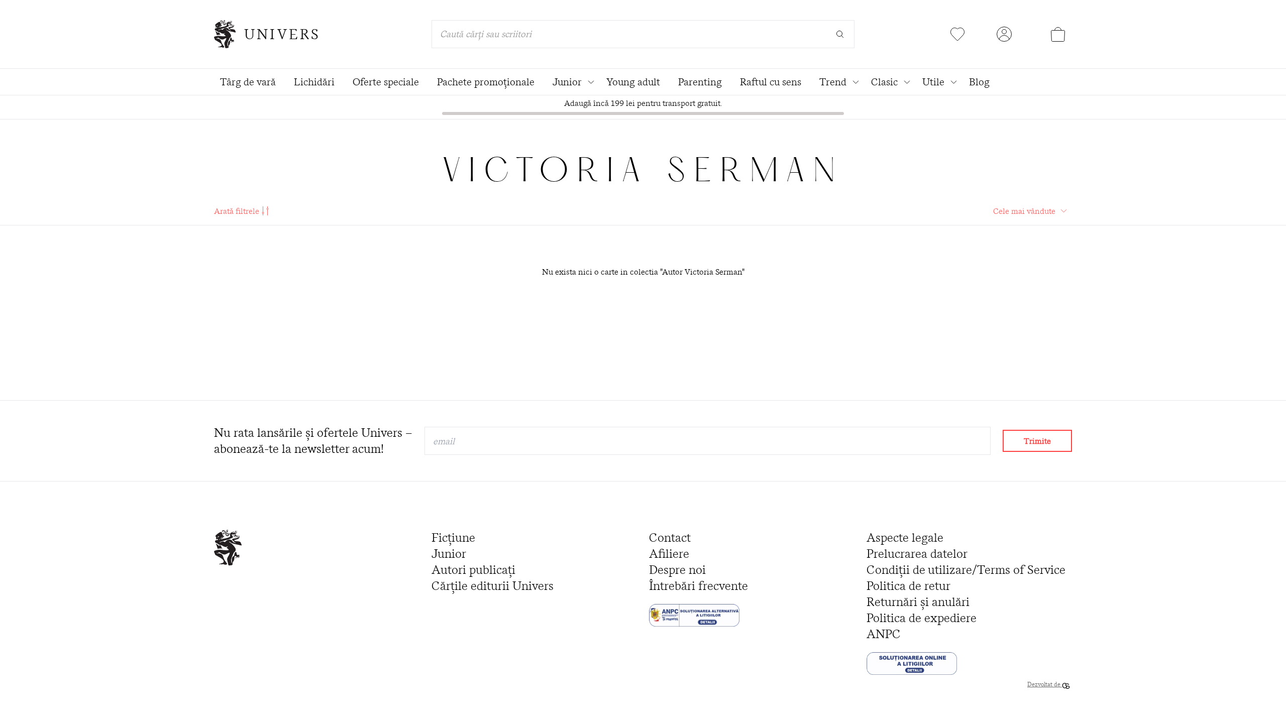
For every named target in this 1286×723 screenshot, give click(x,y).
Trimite (1037, 441)
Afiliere (669, 553)
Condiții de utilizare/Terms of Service (966, 569)
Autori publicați (473, 569)
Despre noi (677, 569)
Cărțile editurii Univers (493, 585)
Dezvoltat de (1044, 684)
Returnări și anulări (918, 602)
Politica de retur (908, 585)
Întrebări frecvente (698, 585)
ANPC (884, 634)
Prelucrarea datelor (917, 553)
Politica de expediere (922, 618)
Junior (449, 553)
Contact (670, 537)
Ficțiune (453, 537)
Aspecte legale (905, 537)
